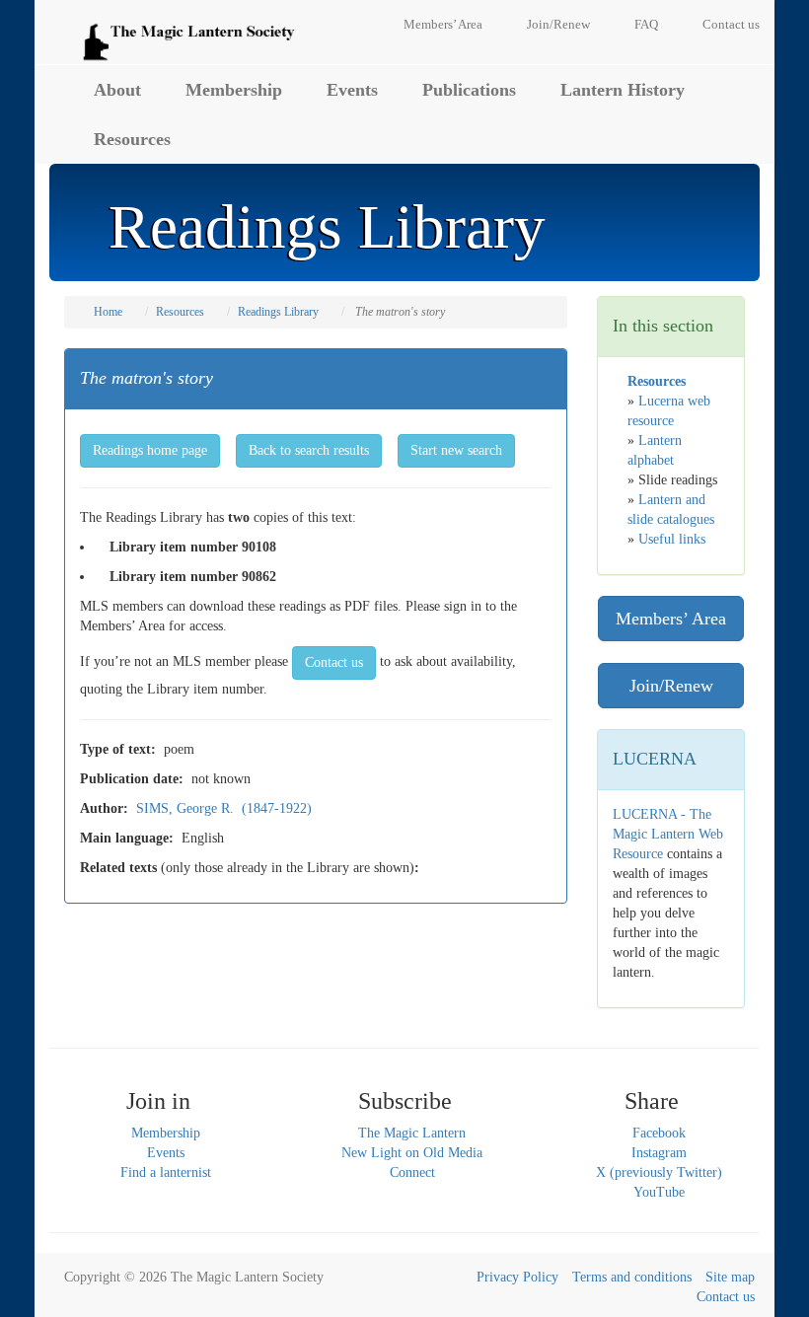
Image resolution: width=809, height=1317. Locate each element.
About (117, 90)
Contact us (731, 24)
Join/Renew (558, 24)
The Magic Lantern (412, 1133)
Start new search (456, 450)
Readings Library (278, 312)
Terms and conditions (632, 1277)
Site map (730, 1277)
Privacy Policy (517, 1277)
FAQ (646, 24)
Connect (412, 1172)
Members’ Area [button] (671, 618)
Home (108, 312)
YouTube (659, 1192)
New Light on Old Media (411, 1152)
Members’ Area (443, 24)
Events (352, 90)
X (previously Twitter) (659, 1172)
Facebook (659, 1133)
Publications (469, 90)
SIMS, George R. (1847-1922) (224, 808)
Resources (132, 139)
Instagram (659, 1152)
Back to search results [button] (309, 450)
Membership (233, 90)
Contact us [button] (334, 662)
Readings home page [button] (150, 450)
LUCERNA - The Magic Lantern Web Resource (668, 834)
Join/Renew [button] (671, 685)
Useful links (671, 539)
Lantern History (622, 90)
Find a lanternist (165, 1172)
